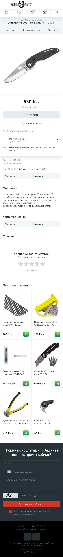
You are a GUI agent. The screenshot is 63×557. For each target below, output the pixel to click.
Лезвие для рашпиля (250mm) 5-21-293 (13, 323)
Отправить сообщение (31, 504)
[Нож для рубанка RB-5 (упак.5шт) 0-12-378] (47, 306)
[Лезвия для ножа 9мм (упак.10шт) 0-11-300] (16, 355)
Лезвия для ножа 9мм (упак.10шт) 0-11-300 (13, 373)
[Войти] (56, 13)
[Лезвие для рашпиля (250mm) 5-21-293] (16, 306)
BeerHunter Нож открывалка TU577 (43, 422)
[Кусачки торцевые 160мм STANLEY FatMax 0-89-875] (16, 404)
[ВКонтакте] (27, 536)
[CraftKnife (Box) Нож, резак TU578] (47, 355)
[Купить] (26, 334)
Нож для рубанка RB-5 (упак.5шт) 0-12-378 (45, 323)
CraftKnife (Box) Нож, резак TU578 (44, 373)
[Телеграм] (36, 536)
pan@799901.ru (28, 552)
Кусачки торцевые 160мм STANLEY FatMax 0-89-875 (16, 422)
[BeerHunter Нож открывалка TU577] (47, 404)
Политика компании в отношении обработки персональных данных (32, 544)
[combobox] (8, 471)
